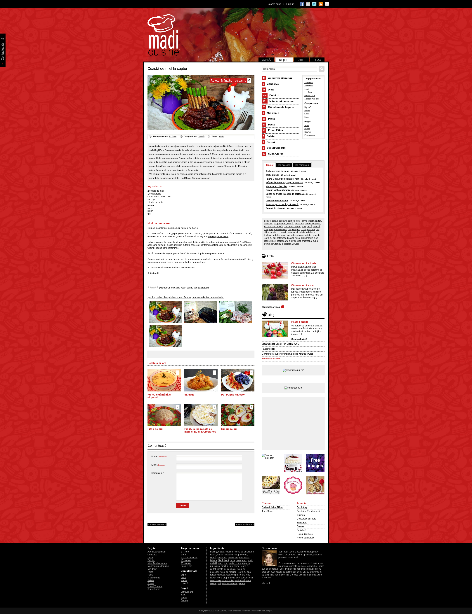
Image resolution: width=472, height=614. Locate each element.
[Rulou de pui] (237, 425)
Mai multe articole (271, 307)
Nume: (158, 456)
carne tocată (308, 221)
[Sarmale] (201, 390)
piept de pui (294, 229)
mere (298, 226)
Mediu (221, 136)
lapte (291, 226)
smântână (307, 241)
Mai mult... (267, 583)
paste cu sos (280, 229)
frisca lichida (270, 226)
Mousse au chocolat (276, 186)
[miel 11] (235, 322)
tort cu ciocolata (283, 244)
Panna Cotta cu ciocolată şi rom (282, 179)
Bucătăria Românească (308, 511)
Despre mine (274, 4)
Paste (269, 118)
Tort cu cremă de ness (277, 171)
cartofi (318, 221)
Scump (307, 132)
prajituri (311, 229)
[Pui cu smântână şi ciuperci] (164, 390)
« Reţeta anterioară (157, 524)
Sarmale (189, 394)
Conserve (271, 83)
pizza (303, 229)
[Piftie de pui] (164, 425)
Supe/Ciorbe (273, 153)
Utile (301, 59)
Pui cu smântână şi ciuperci (159, 396)
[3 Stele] (153, 287)
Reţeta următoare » (245, 524)
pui (317, 229)
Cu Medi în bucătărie (272, 507)
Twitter (314, 4)
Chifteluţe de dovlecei (277, 200)
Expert (307, 117)
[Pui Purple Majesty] (237, 390)
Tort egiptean (272, 175)
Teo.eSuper (267, 511)
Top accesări (284, 165)
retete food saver (285, 238)
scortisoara (282, 241)
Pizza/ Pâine (273, 130)
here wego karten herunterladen (190, 262)
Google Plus (308, 4)
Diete (268, 89)
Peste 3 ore (309, 95)
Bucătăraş (302, 507)
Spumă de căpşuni (275, 208)
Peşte (269, 124)
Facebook (302, 4)
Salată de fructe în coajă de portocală (285, 194)
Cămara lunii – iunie (303, 263)
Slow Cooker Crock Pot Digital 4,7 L (280, 344)
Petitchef (301, 530)
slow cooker (295, 241)
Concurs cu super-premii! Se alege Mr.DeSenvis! (287, 354)
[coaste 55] (165, 322)
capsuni (283, 221)
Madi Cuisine (220, 611)
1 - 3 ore (172, 136)
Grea (306, 114)
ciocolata (299, 223)
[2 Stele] (151, 287)
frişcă (280, 226)
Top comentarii (302, 165)
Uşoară (201, 136)
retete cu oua (297, 235)
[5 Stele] (157, 287)
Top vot (269, 165)
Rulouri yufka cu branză (278, 190)
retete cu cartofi (278, 232)
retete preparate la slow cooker (232, 577)
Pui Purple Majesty (233, 394)
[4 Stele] (155, 287)
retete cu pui (270, 238)
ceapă (290, 223)
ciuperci (316, 223)
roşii (273, 241)
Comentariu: (157, 473)
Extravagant (309, 135)
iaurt (286, 226)
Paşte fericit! (268, 349)
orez (266, 229)
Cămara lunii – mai (302, 285)
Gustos (300, 526)
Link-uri (290, 4)
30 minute (308, 86)
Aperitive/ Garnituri (277, 77)
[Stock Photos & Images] (315, 471)
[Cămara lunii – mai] (275, 299)
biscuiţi (267, 221)
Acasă (266, 59)
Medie (307, 110)
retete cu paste (312, 235)
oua (271, 229)
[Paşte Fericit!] (275, 336)
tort (272, 244)
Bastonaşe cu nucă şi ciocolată (282, 204)
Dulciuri (271, 95)
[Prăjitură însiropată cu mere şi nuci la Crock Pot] (201, 425)
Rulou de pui (229, 428)
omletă (316, 226)
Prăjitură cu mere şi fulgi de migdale (284, 182)
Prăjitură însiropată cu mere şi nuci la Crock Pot (200, 430)
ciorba (308, 223)
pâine (266, 232)
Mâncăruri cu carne (278, 101)
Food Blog (302, 522)
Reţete (284, 59)
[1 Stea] (149, 287)
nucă (309, 226)
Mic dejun (271, 112)
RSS (320, 4)
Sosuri (269, 142)
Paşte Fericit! (299, 321)
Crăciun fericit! (299, 339)
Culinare (301, 515)
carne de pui (294, 221)
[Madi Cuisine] (163, 55)
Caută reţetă (321, 69)
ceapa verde (280, 223)
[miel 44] (200, 322)
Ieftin (306, 125)
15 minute (308, 82)
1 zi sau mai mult (311, 99)
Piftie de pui (155, 428)
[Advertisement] (293, 423)
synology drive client (218, 236)
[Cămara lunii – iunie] (275, 278)
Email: (158, 464)
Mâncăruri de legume (278, 107)
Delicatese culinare (306, 518)
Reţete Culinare (305, 534)
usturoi (295, 244)
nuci (304, 226)
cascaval (268, 223)
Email (327, 4)
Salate (269, 136)
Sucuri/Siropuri (274, 147)
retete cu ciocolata (296, 232)
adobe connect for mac (167, 248)
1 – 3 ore (308, 92)
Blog (317, 59)
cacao (275, 221)
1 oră (306, 89)
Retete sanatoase (306, 537)
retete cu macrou (281, 235)
